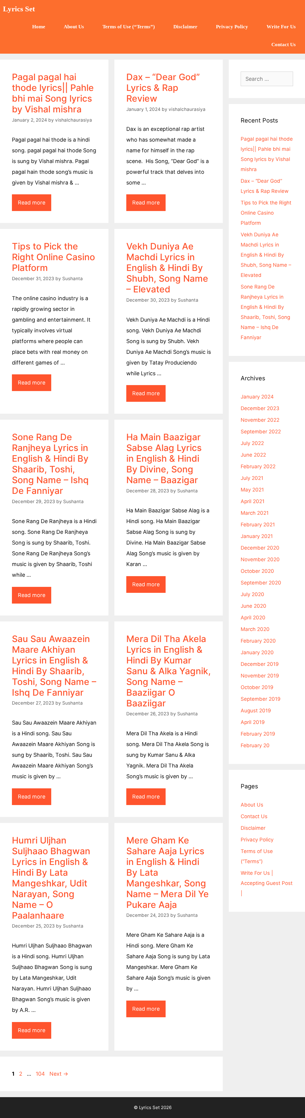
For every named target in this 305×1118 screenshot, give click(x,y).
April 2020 (253, 618)
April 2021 (252, 501)
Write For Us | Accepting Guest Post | (266, 883)
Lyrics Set (19, 9)
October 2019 (257, 687)
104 (40, 1074)
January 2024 (257, 397)
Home (38, 27)
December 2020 (260, 548)
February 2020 (258, 641)
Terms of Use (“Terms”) (128, 27)
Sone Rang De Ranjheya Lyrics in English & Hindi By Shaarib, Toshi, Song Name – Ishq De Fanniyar (50, 464)
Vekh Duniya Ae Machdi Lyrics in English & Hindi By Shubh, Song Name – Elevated (167, 267)
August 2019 (256, 711)
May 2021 (252, 490)
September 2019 (261, 699)
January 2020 (257, 652)
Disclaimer (185, 27)
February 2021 (258, 525)
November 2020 (260, 559)
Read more (34, 200)
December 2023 (260, 408)
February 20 (255, 745)
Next (58, 1074)
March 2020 (255, 629)
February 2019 (258, 734)
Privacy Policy (232, 27)
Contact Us (283, 44)
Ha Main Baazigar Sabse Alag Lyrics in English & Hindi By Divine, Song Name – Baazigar (164, 458)
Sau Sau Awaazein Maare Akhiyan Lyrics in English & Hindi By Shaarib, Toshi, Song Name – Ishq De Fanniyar (54, 665)
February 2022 (258, 466)
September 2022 (261, 432)
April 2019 (253, 722)
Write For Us (281, 27)
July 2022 (252, 443)
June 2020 (253, 606)
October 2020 (257, 571)
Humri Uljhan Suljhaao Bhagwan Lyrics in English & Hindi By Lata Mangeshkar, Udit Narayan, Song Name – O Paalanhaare (51, 878)
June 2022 (253, 455)
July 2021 (252, 478)
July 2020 (252, 594)
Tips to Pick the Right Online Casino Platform (53, 257)
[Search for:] (267, 79)
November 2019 (260, 676)
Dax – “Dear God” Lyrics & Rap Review (163, 88)
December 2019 (260, 664)
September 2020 (261, 583)
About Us (74, 27)
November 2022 (260, 420)
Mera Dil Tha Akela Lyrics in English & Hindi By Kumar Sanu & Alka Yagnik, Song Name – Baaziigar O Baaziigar (168, 670)
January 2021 (257, 536)
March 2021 (255, 513)
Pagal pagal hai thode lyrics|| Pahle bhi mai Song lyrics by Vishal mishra (53, 93)
